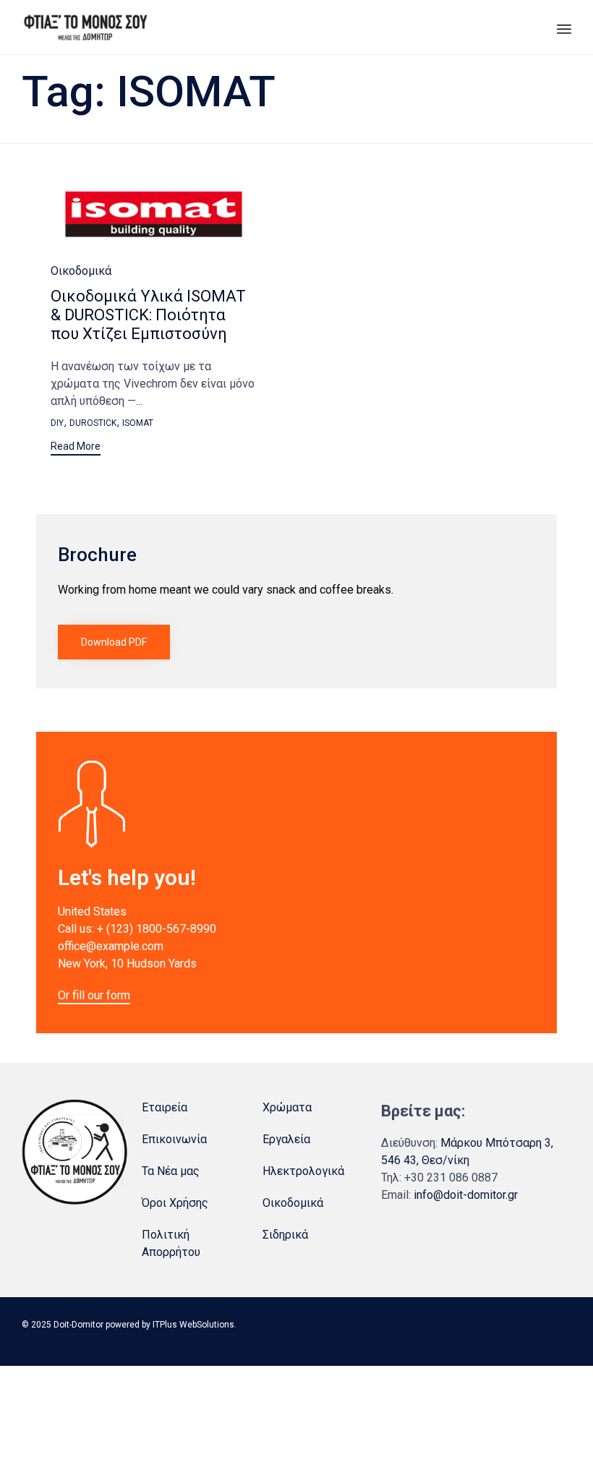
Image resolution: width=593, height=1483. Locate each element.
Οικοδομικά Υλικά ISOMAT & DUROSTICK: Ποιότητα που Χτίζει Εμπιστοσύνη (148, 315)
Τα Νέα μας (171, 1171)
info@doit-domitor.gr (466, 1195)
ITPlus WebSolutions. (194, 1325)
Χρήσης (188, 1203)
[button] (76, 448)
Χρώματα (287, 1107)
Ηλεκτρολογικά (303, 1171)
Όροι (154, 1203)
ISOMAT (137, 423)
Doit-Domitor (78, 1325)
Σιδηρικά (285, 1234)
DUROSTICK (92, 423)
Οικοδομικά (81, 271)
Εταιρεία (164, 1107)
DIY (57, 423)
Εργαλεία (286, 1139)
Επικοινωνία (174, 1139)
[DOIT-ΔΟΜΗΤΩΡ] (85, 27)
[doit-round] (74, 1201)
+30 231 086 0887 (451, 1177)
